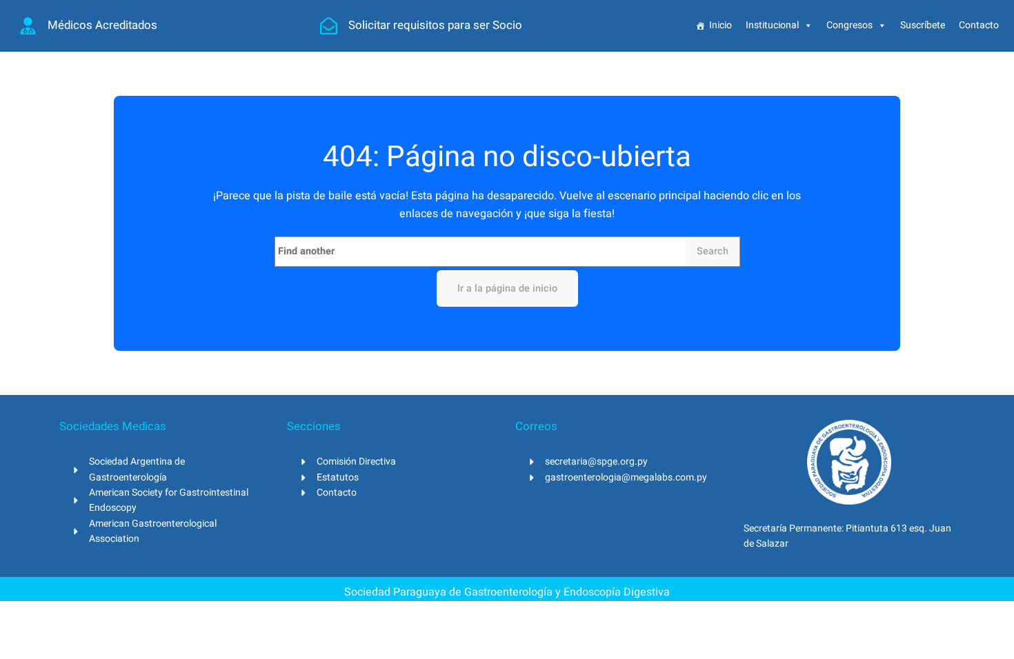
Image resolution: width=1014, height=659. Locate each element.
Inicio (720, 25)
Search (712, 251)
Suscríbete (922, 25)
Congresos (849, 25)
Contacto (979, 25)
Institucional (772, 25)
